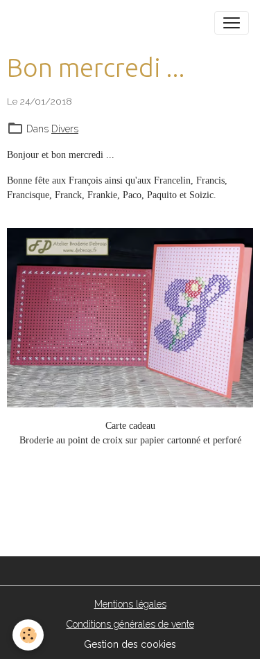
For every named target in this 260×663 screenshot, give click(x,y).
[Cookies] (28, 635)
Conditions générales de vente (130, 624)
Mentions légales (130, 604)
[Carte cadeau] (130, 318)
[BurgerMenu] (231, 23)
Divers (64, 128)
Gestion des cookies (130, 644)
